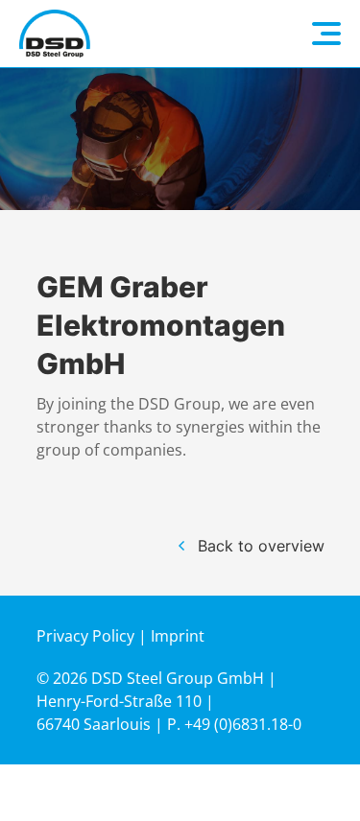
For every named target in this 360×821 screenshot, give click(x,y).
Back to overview (261, 545)
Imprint (177, 635)
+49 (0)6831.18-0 (242, 724)
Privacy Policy (85, 635)
